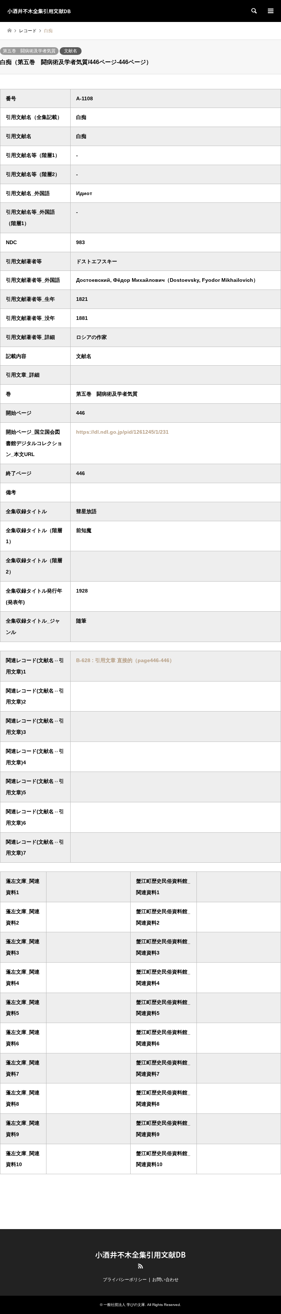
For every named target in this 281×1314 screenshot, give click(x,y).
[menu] (270, 11)
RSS (140, 1266)
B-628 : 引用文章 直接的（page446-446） (125, 660)
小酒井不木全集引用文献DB (140, 1254)
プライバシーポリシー (125, 1279)
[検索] (254, 11)
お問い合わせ (165, 1279)
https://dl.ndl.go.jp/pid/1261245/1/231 (122, 432)
